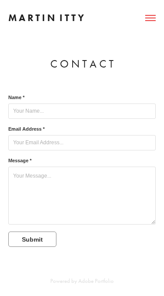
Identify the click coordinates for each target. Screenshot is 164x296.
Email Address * (26, 129)
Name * (16, 97)
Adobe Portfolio (96, 281)
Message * (19, 160)
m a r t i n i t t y (46, 18)
